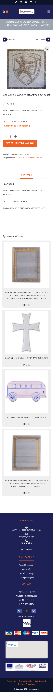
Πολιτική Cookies (25, 681)
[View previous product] (5, 40)
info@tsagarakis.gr (26, 536)
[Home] (4, 25)
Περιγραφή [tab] (26, 175)
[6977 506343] (26, 547)
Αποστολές (26, 569)
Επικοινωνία (11, 681)
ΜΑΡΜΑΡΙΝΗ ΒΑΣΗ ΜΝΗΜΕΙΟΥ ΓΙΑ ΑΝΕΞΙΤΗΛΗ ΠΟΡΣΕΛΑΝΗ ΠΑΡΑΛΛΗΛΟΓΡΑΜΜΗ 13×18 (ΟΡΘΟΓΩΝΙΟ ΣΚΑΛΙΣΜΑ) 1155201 (26, 483)
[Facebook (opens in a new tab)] (17, 2)
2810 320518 (26, 543)
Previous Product (13, 39)
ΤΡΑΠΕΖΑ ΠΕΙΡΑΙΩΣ (26, 616)
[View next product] (48, 40)
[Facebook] (19, 611)
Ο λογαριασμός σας (26, 577)
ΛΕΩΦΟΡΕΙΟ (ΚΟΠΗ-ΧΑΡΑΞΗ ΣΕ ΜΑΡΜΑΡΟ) (26, 417)
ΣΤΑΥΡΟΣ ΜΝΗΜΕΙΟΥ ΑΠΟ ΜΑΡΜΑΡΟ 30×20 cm (26, 358)
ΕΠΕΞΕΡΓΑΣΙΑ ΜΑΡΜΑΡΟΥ (24, 158)
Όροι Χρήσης (40, 681)
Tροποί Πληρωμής (26, 565)
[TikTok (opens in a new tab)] (35, 2)
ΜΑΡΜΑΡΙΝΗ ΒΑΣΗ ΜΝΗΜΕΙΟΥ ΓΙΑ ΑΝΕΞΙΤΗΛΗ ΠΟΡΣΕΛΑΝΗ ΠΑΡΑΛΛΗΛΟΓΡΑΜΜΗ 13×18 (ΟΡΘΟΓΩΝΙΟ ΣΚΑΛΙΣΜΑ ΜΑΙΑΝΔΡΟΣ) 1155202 (26, 295)
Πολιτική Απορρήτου (26, 684)
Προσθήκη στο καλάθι (20, 143)
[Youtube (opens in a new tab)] (25, 2)
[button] (46, 48)
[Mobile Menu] (48, 12)
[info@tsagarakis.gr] (26, 534)
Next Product (41, 39)
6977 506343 (26, 550)
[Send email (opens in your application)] (30, 2)
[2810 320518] (26, 540)
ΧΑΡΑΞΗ (39, 158)
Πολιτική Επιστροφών (26, 573)
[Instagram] (26, 611)
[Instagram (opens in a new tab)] (21, 2)
